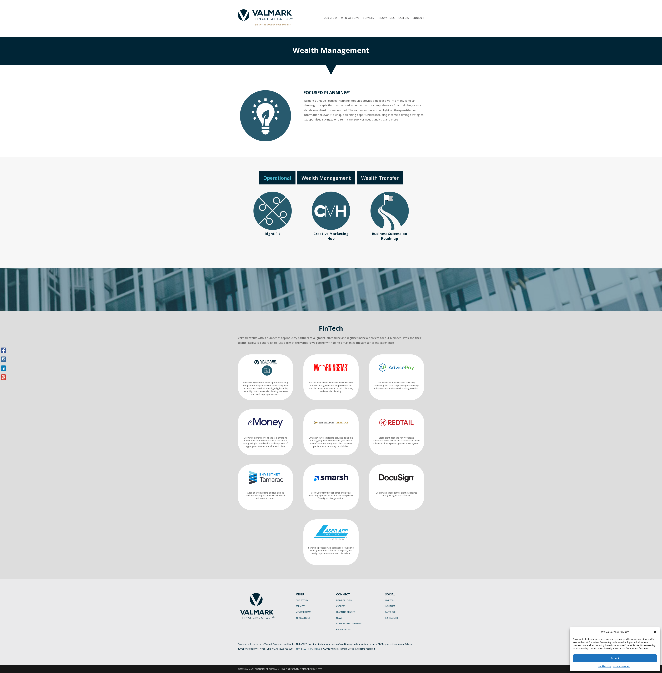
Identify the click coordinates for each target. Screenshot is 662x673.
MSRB (317, 648)
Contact (418, 18)
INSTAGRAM (391, 617)
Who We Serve (350, 18)
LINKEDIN (389, 600)
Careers (403, 18)
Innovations (386, 18)
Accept (615, 658)
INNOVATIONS (303, 617)
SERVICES (300, 606)
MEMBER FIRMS (303, 612)
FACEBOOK (390, 612)
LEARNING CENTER (345, 612)
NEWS (339, 617)
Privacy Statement (621, 666)
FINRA (297, 648)
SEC (304, 648)
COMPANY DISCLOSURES (349, 623)
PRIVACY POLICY (344, 629)
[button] (655, 632)
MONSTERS (316, 669)
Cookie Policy (604, 666)
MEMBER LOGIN (344, 600)
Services (368, 18)
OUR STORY (302, 600)
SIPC (310, 648)
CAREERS (340, 606)
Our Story (330, 18)
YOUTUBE (390, 606)
